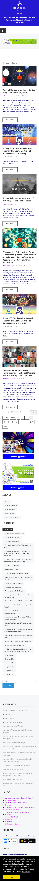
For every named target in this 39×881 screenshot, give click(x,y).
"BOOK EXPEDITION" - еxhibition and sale (18, 641)
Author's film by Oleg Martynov (15, 645)
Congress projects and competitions (16, 573)
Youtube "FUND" (10, 819)
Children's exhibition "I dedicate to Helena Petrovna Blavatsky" (17, 612)
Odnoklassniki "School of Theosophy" (17, 812)
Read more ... (10, 120)
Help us (7, 502)
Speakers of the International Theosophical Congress (18, 578)
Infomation (8, 529)
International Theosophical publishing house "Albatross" (17, 731)
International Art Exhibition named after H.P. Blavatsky (17, 606)
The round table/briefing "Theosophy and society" (17, 546)
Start (6, 418)
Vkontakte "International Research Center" (19, 798)
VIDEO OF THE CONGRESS (13, 587)
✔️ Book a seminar (8, 718)
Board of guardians (11, 506)
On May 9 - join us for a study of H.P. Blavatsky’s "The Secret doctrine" (18, 199)
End (5, 427)
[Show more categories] (33, 412)
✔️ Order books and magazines (12, 722)
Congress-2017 (9, 674)
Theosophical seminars (11, 412)
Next (31, 422)
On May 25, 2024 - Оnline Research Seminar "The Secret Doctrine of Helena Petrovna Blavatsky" (17, 151)
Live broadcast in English (13, 537)
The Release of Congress (12, 565)
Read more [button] (26, 872)
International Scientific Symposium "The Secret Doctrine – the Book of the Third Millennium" (17, 553)
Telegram (8, 805)
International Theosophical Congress (14, 743)
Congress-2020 (9, 663)
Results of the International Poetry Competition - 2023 (18, 624)
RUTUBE (8, 814)
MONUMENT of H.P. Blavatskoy (12, 779)
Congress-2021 (9, 659)
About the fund (9, 513)
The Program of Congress (13, 541)
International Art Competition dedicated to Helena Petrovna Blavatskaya (19, 747)
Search (9, 686)
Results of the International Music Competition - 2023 (18, 636)
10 (25, 422)
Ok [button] (12, 877)
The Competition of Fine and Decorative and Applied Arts (17, 596)
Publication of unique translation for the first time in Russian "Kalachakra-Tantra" (17, 650)
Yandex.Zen (8, 822)
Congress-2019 (9, 667)
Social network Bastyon (12, 824)
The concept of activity (12, 517)
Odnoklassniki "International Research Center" (20, 807)
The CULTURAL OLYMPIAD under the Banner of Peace (18, 784)
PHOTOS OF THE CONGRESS (13, 583)
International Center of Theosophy (13, 726)
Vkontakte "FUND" (11, 800)
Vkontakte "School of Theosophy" (16, 803)
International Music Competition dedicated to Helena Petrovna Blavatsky (18, 630)
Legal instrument (10, 509)
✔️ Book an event (8, 714)
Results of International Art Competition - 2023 (18, 601)
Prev (13, 418)
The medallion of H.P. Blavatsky (15, 591)
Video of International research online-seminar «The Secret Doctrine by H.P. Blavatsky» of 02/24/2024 (18, 373)
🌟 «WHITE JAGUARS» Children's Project (15, 710)
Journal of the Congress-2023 (14, 533)
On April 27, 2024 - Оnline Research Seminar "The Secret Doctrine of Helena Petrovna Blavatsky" (17, 321)
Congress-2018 (9, 671)
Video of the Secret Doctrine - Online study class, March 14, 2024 (18, 91)
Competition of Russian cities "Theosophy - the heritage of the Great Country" (18, 560)
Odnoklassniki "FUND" (12, 810)
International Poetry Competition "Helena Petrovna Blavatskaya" (17, 618)
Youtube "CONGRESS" (12, 817)
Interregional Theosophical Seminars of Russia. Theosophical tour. (17, 737)
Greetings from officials (12, 569)
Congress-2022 (9, 655)
